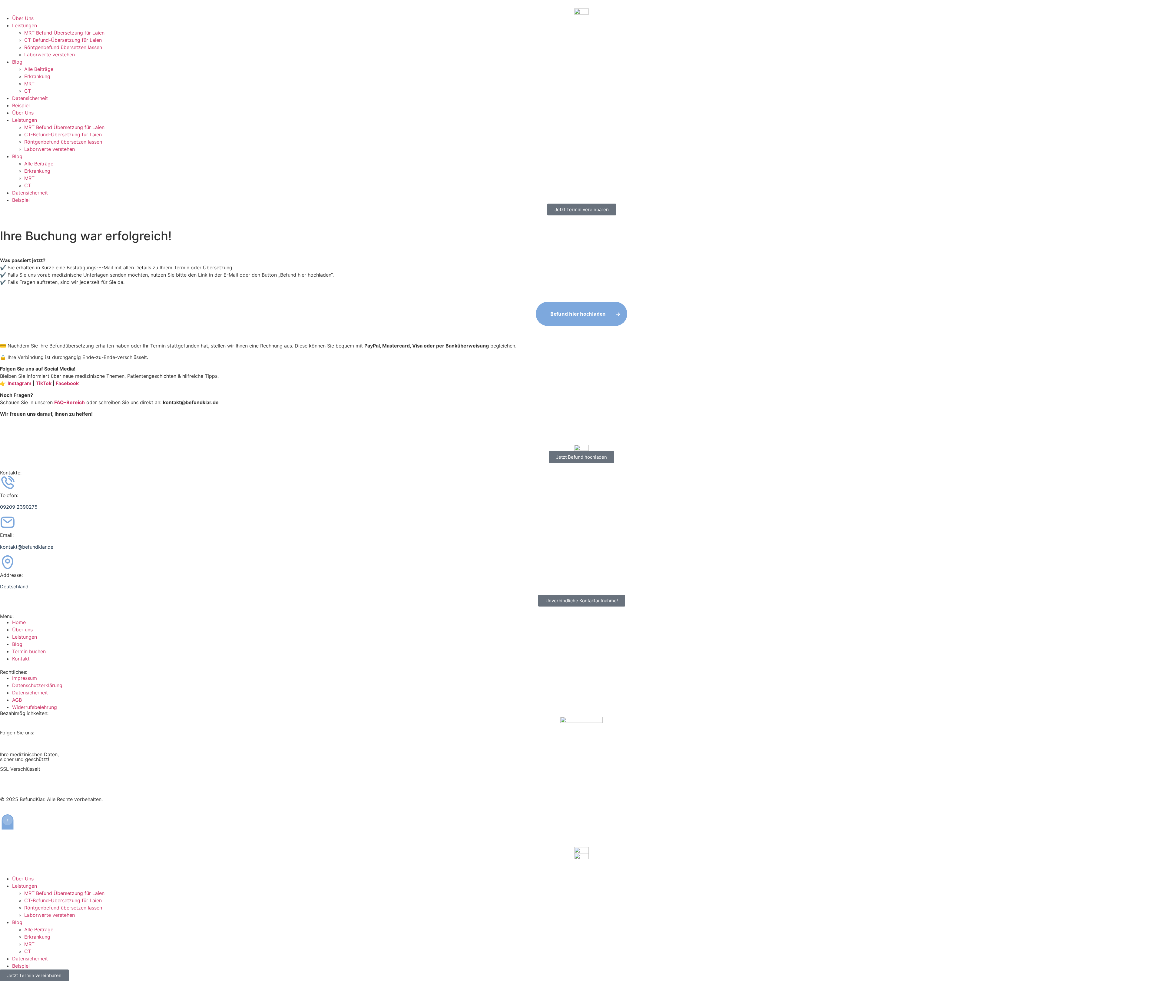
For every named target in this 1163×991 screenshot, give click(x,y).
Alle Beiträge (38, 69)
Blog (17, 62)
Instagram (19, 383)
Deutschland (14, 587)
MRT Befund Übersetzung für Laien (64, 33)
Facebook (67, 383)
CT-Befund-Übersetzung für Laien (63, 40)
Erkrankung (37, 76)
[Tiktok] (7, 742)
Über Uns (23, 18)
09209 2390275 (19, 507)
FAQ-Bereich (69, 402)
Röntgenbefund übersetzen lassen (63, 47)
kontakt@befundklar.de (26, 547)
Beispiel (21, 105)
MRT (29, 84)
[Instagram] (40, 742)
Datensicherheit (30, 98)
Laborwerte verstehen (49, 55)
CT (27, 91)
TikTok (43, 383)
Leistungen (24, 25)
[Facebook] (24, 742)
